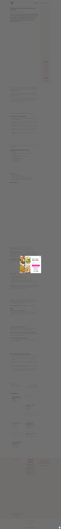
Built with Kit (35, 271)
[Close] (40, 257)
